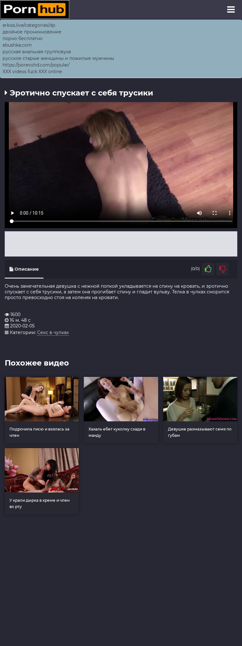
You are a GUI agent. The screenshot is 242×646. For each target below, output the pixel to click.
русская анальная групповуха (37, 52)
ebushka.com (17, 45)
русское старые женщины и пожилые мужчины (58, 58)
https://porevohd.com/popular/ (36, 65)
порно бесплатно (23, 38)
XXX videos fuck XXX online (32, 71)
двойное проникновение (32, 32)
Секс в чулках (53, 332)
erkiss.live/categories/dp (29, 25)
